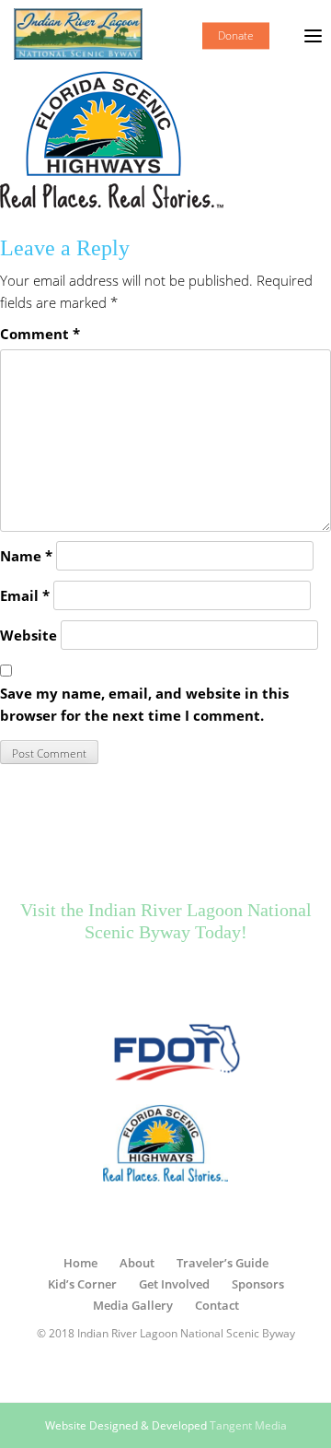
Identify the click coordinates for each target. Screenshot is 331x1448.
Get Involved (174, 1284)
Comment (40, 333)
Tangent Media (248, 1425)
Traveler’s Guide (222, 1262)
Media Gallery (133, 1305)
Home (80, 1262)
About (137, 1262)
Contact (217, 1305)
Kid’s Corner (82, 1284)
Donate (236, 35)
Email (25, 595)
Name (26, 556)
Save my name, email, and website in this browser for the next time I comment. (144, 704)
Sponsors (258, 1284)
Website (28, 635)
